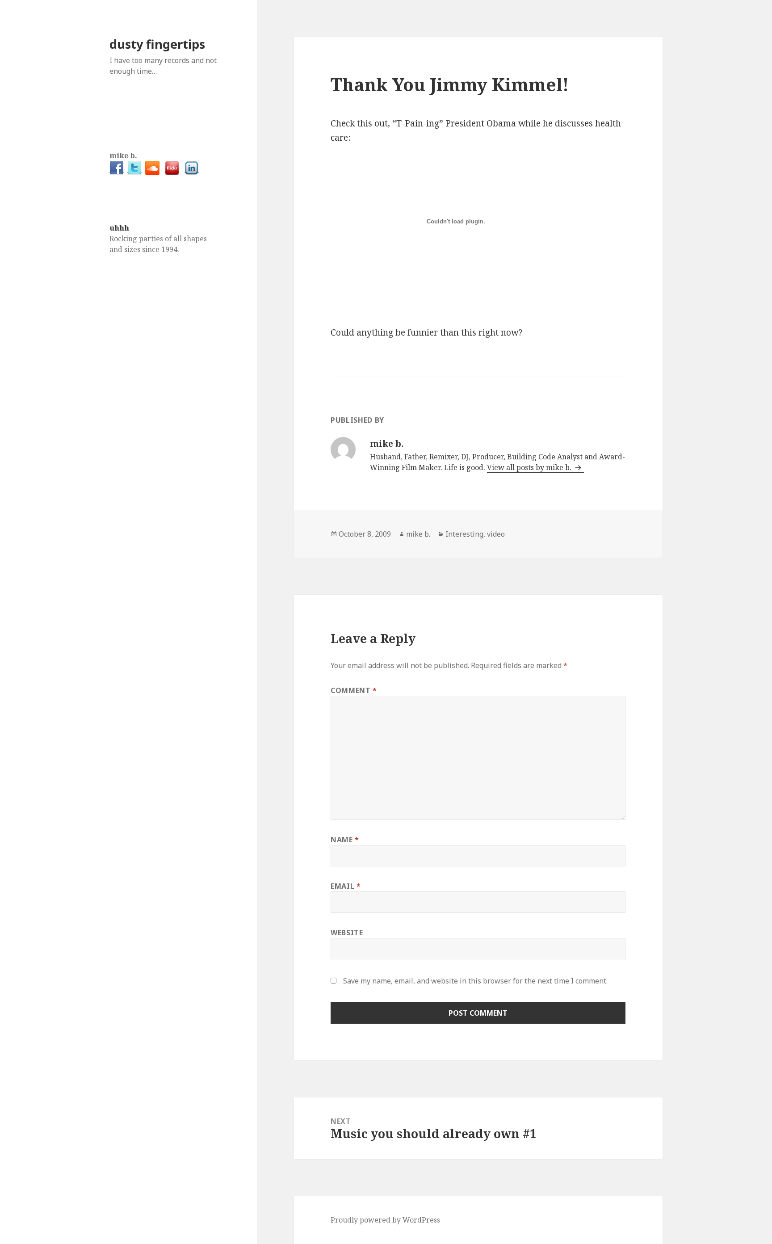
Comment (354, 690)
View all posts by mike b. (530, 467)
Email (346, 886)
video (496, 534)
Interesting (464, 534)
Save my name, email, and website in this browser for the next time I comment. (475, 981)
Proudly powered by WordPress (385, 1220)
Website (347, 932)
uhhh (119, 228)
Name (345, 840)
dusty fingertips (157, 44)
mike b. (418, 534)
